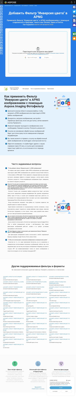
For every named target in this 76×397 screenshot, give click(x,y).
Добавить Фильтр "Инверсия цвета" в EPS (13, 340)
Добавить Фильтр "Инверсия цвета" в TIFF (13, 308)
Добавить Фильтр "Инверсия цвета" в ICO (13, 345)
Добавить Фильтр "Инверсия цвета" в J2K (59, 298)
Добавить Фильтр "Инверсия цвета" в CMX (59, 340)
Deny (66, 391)
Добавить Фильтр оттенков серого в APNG (36, 277)
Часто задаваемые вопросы (38, 88)
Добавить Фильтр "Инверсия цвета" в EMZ (13, 319)
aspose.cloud (48, 24)
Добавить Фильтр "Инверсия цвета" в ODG (36, 334)
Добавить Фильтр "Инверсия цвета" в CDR (36, 340)
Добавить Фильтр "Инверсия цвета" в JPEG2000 (13, 303)
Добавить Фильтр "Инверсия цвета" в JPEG (13, 298)
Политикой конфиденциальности (39, 54)
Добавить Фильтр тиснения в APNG (12, 287)
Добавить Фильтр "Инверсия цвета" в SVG (36, 324)
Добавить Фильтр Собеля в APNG (35, 287)
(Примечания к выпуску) (38, 388)
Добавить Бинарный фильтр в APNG (59, 276)
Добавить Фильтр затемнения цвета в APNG (14, 293)
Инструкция (26, 88)
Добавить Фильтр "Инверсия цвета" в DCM (36, 329)
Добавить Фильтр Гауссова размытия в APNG (60, 288)
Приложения (50, 88)
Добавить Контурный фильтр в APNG (36, 281)
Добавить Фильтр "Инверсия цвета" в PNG (13, 314)
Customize (55, 391)
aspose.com (38, 24)
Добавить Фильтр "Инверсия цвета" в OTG (59, 334)
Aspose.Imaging (63, 371)
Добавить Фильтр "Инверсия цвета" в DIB (59, 303)
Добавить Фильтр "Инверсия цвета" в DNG (13, 334)
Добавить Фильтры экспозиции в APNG (12, 277)
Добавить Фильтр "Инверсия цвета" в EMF (59, 314)
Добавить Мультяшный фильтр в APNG (37, 292)
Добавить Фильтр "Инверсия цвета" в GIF (59, 308)
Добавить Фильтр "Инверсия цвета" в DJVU (59, 329)
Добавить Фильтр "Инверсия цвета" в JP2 (36, 298)
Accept (60, 387)
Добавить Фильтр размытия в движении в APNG (57, 282)
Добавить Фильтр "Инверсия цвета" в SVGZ (59, 324)
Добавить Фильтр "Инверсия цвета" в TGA (36, 314)
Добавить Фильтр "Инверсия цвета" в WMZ (59, 319)
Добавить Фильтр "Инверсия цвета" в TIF (36, 308)
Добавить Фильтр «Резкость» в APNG (13, 281)
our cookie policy (64, 384)
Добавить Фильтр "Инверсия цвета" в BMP (36, 303)
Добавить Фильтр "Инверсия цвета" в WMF (36, 319)
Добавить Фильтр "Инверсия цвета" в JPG (59, 293)
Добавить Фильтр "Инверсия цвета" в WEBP (13, 324)
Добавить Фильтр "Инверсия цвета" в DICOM (13, 329)
